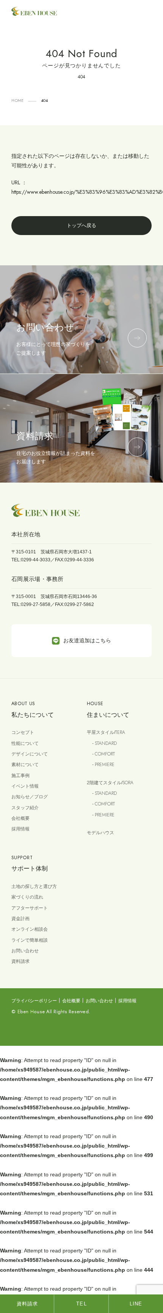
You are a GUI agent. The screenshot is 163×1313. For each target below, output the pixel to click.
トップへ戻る (81, 225)
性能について (25, 743)
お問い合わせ (25, 950)
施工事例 (20, 775)
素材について (25, 764)
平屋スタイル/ (106, 732)
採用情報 (20, 829)
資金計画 (20, 918)
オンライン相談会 (29, 929)
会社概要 (20, 818)
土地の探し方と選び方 (34, 886)
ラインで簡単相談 (29, 940)
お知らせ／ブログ (29, 796)
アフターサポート (29, 908)
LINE (136, 1304)
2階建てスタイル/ (110, 782)
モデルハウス (100, 832)
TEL (81, 1304)
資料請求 (20, 961)
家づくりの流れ (27, 897)
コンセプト (22, 732)
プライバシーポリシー (34, 1000)
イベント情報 (25, 786)
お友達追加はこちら (87, 640)
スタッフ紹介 (25, 807)
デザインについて (29, 754)
